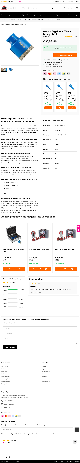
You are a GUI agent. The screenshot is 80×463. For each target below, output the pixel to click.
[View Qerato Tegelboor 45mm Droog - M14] (4, 70)
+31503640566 (8, 400)
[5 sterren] (14, 323)
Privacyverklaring (46, 379)
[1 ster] (4, 323)
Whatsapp (7, 407)
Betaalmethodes (5, 376)
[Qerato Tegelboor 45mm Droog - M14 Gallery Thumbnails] (7, 70)
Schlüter (68, 15)
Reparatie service (71, 1)
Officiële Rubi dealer (14, 19)
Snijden (3, 15)
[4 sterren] (12, 323)
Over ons (44, 366)
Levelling (21, 15)
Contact (3, 369)
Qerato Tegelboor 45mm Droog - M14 (16, 24)
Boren (15, 15)
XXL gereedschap (59, 15)
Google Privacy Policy (39, 434)
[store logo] (8, 8)
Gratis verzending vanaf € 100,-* (34, 19)
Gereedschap (49, 15)
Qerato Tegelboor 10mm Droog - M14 (72, 94)
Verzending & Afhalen (6, 379)
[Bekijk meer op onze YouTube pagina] (6, 456)
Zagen (9, 15)
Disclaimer (76, 461)
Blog (64, 1)
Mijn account (4, 366)
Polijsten (41, 15)
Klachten (3, 374)
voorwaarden (51, 434)
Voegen (34, 15)
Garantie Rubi (45, 376)
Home (2, 24)
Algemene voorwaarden (48, 374)
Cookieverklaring (46, 381)
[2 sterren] (7, 323)
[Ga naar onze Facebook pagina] (2, 456)
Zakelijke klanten (46, 371)
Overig (75, 15)
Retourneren (4, 371)
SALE (77, 1)
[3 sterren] (9, 323)
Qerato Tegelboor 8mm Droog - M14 (59, 94)
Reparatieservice (5, 381)
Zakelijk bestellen (57, 1)
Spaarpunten (4, 384)
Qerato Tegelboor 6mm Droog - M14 (48, 94)
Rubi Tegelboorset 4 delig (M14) (39, 249)
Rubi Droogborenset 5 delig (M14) (65, 249)
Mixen (28, 15)
